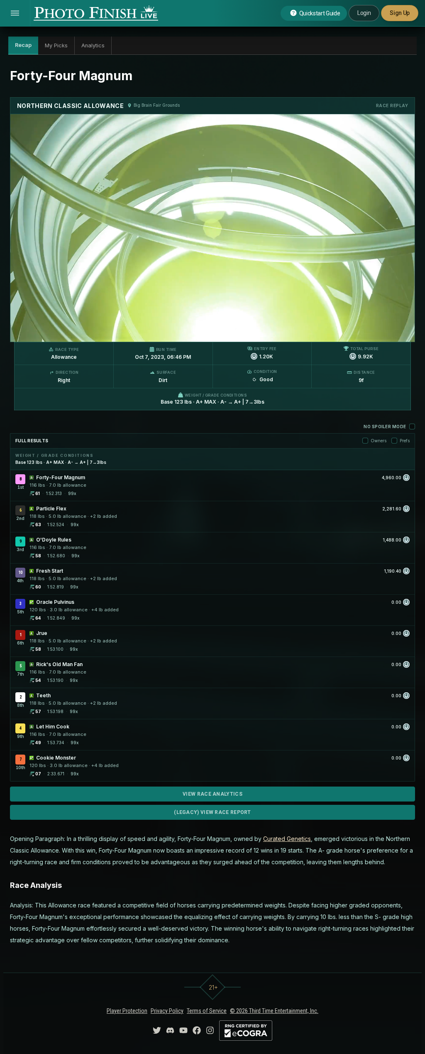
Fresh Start (49, 571)
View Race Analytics (212, 794)
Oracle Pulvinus (55, 602)
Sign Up (400, 13)
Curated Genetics (287, 838)
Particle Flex (51, 508)
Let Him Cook (52, 726)
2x (114, 331)
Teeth (43, 695)
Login (364, 13)
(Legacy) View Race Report (212, 812)
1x (101, 331)
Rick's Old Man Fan (59, 664)
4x (128, 331)
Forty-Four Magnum (60, 477)
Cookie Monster (56, 758)
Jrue (41, 633)
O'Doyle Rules (53, 540)
